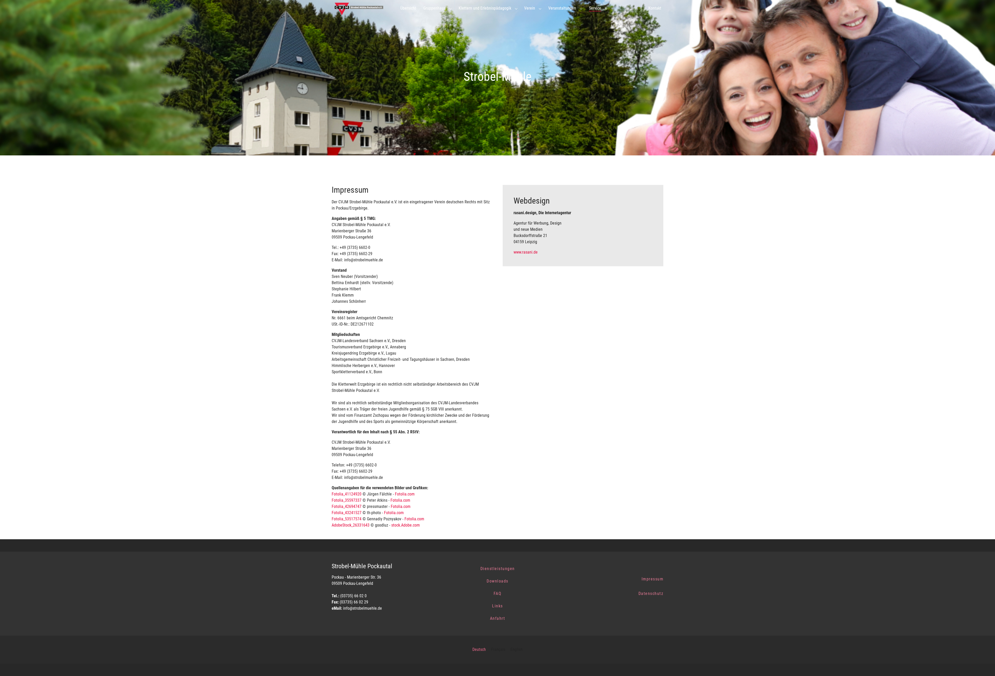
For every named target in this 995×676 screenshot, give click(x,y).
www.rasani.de (526, 252)
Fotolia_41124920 (346, 494)
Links (497, 605)
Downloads (497, 581)
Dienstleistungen (497, 568)
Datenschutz (651, 593)
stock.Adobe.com (405, 525)
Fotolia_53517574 (346, 518)
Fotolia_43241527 (346, 512)
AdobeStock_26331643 (350, 525)
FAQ (498, 593)
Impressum (653, 579)
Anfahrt (497, 618)
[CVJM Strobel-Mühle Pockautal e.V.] (361, 8)
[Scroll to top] (983, 664)
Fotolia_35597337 (346, 500)
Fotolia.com (405, 494)
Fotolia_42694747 (346, 506)
